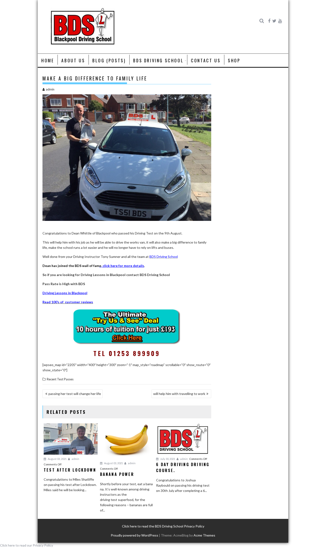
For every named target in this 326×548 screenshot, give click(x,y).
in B (70, 293)
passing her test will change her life (74, 394)
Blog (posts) (109, 60)
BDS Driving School (158, 60)
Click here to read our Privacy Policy (26, 545)
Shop (234, 60)
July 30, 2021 (167, 458)
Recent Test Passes (60, 379)
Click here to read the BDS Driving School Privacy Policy (163, 526)
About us (73, 60)
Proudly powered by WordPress (134, 535)
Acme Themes (204, 535)
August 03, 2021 (57, 458)
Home (47, 60)
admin (50, 89)
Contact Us (206, 60)
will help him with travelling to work (179, 394)
